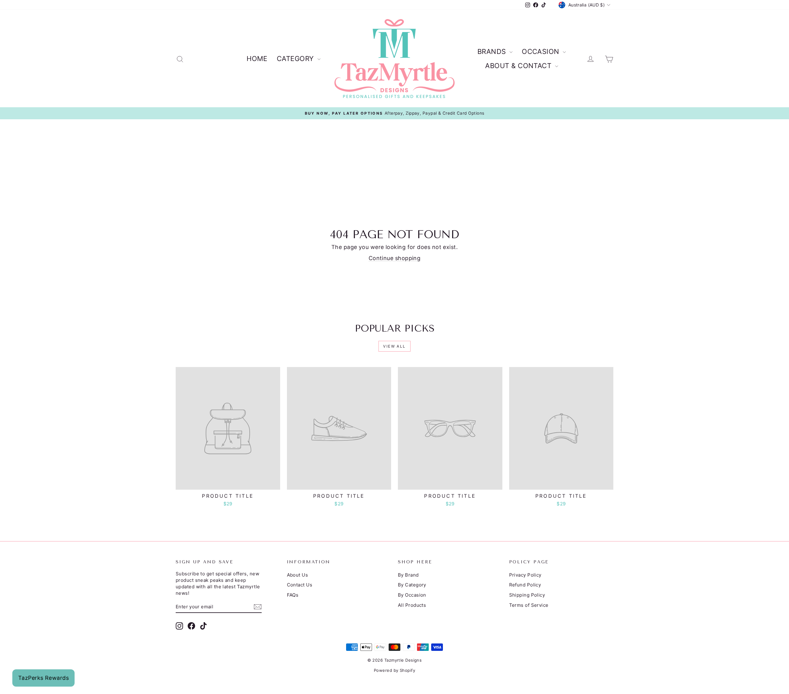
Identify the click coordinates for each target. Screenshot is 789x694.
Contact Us (300, 585)
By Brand (408, 575)
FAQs (293, 595)
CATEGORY (296, 59)
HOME (257, 59)
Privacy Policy (525, 575)
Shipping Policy (527, 595)
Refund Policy (525, 585)
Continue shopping (395, 258)
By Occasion (412, 595)
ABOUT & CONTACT (519, 66)
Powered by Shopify (394, 670)
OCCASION (541, 51)
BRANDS (492, 51)
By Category (412, 585)
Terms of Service (529, 605)
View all (394, 346)
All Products (412, 605)
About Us (297, 575)
